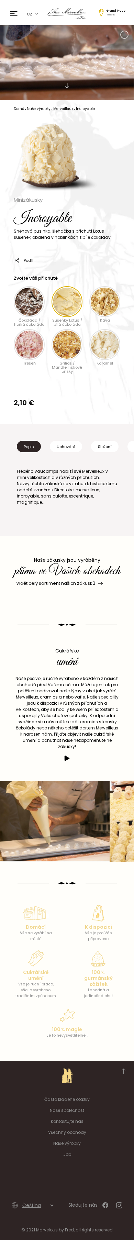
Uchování (66, 446)
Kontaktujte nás (67, 1121)
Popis (29, 446)
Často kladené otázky (67, 1099)
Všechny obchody (67, 1132)
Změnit (111, 14)
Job (67, 1154)
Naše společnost (67, 1110)
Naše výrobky (67, 1143)
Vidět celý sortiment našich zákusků (55, 583)
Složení (105, 446)
